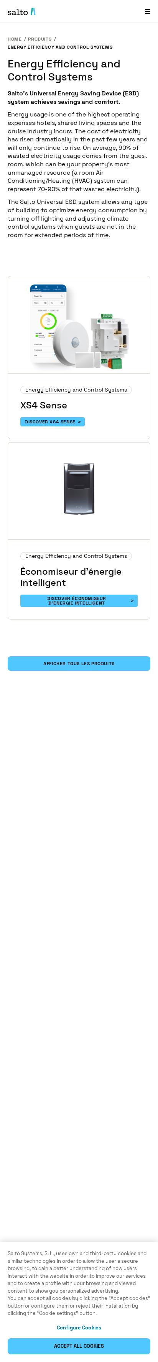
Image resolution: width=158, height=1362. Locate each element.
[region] (79, 1302)
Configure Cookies (79, 1327)
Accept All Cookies (79, 1346)
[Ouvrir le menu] (147, 11)
